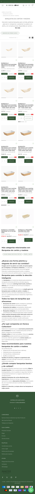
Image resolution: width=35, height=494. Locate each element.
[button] (16, 60)
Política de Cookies (7, 454)
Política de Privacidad (8, 451)
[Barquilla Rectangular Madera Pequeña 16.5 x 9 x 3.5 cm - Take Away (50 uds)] (26, 90)
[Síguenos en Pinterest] (16, 477)
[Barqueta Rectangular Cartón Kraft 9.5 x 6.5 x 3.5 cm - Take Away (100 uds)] (26, 173)
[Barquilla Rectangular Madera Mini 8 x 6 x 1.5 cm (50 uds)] (9, 49)
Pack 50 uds (4, 73)
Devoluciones (5, 438)
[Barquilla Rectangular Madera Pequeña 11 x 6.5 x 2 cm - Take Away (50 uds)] (26, 49)
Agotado (29, 119)
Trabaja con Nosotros (7, 423)
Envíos (3, 435)
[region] (17, 400)
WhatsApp (5, 466)
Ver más (17, 28)
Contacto (4, 464)
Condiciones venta (7, 446)
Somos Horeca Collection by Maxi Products (13, 417)
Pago (3, 433)
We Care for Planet (7, 420)
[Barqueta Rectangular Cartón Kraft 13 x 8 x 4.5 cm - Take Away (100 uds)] (26, 133)
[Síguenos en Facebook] (2, 477)
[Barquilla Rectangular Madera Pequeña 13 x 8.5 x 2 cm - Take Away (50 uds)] (9, 90)
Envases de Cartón (7, 13)
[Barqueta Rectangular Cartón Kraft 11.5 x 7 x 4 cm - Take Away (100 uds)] (9, 173)
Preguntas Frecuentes (8, 461)
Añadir (12, 78)
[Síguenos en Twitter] (7, 477)
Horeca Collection (6, 12)
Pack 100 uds (4, 157)
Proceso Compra (6, 430)
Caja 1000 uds (12, 157)
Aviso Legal (5, 448)
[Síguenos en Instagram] (11, 477)
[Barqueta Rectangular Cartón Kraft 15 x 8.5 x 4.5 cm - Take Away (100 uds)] (9, 133)
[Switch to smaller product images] (32, 37)
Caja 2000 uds (12, 73)
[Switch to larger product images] (29, 37)
